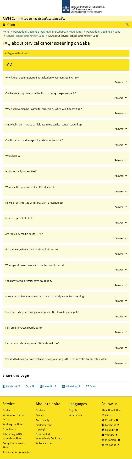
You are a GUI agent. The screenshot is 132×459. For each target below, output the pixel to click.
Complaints (9, 429)
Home (6, 31)
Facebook (117, 425)
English (73, 410)
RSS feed (107, 415)
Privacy (40, 415)
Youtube (117, 435)
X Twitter (117, 420)
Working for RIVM (13, 424)
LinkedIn (117, 430)
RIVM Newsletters (111, 410)
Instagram (117, 440)
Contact (7, 410)
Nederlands (75, 415)
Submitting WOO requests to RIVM (12, 436)
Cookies (40, 410)
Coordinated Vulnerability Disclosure (49, 436)
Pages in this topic (17, 53)
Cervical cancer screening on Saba (25, 35)
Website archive (44, 443)
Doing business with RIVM (14, 445)
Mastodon (117, 444)
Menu (11, 25)
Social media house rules (16, 452)
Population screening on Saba (103, 31)
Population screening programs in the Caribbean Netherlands (47, 31)
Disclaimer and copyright (44, 427)
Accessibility (42, 420)
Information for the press (13, 417)
